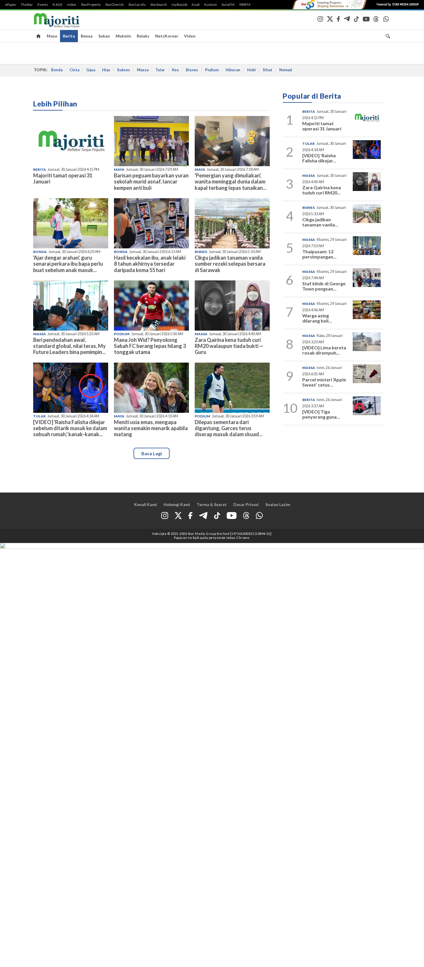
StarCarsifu (137, 4)
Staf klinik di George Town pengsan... (324, 286)
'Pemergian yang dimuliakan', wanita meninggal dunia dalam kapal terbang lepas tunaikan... (230, 181)
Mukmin (123, 35)
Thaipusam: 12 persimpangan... (319, 254)
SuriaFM (228, 4)
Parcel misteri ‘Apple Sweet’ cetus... (324, 382)
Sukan (104, 35)
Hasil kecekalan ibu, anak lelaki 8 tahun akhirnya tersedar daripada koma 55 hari (149, 263)
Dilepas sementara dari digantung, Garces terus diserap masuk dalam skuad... (228, 428)
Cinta (74, 70)
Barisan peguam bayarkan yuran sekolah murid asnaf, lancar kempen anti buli (151, 181)
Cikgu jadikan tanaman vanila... (320, 222)
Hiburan (233, 70)
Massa (143, 70)
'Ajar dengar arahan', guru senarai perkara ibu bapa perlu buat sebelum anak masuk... (68, 263)
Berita (69, 35)
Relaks (143, 35)
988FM (244, 4)
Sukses (123, 70)
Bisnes (192, 70)
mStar (71, 4)
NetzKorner (166, 35)
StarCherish (114, 4)
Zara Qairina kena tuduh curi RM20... (321, 190)
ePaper (10, 4)
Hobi (251, 70)
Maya (52, 35)
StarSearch (158, 4)
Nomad (285, 70)
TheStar (27, 4)
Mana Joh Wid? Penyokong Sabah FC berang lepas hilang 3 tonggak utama (150, 346)
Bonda (57, 70)
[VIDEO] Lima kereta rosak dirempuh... (324, 350)
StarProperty (91, 4)
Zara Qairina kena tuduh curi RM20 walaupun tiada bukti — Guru (229, 346)
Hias (106, 70)
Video (190, 35)
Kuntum (210, 4)
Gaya (90, 70)
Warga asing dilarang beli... (317, 318)
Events (42, 4)
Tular (160, 70)
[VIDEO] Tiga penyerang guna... (321, 414)
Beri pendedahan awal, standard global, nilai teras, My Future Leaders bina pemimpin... (69, 346)
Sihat (267, 70)
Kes (175, 70)
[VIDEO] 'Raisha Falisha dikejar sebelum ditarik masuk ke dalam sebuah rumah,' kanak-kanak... (70, 428)
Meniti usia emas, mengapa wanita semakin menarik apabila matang (151, 428)
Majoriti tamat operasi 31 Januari (62, 178)
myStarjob (179, 4)
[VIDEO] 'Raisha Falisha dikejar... (319, 158)
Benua (87, 35)
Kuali (196, 4)
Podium (212, 70)
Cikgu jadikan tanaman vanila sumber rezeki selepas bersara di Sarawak (230, 263)
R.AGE (58, 4)
